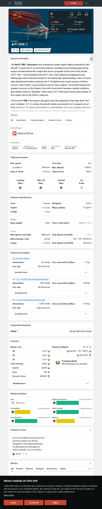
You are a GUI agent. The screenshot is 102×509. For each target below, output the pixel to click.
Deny (13, 502)
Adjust (55, 502)
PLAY (73, 3)
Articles (69, 120)
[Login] (91, 3)
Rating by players (37, 120)
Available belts (21, 272)
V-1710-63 (45, 208)
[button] (92, 59)
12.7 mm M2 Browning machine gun (32, 279)
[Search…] (86, 3)
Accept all (33, 502)
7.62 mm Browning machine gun (30, 300)
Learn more (9, 495)
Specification (21, 120)
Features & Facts (54, 120)
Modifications (19, 383)
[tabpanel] (51, 288)
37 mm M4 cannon (20, 258)
